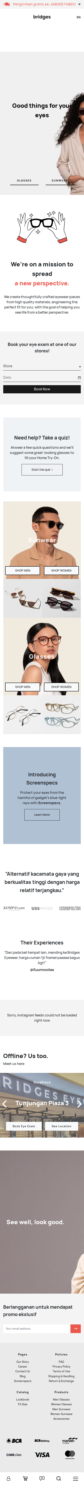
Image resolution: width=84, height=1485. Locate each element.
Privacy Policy (61, 1366)
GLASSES (24, 180)
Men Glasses (61, 1399)
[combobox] (42, 366)
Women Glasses (61, 1404)
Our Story (22, 1362)
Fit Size (22, 1404)
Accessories (61, 1419)
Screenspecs (22, 1381)
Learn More (42, 815)
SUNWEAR (60, 180)
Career (22, 1366)
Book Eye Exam (24, 1126)
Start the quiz (41, 470)
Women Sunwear (61, 1414)
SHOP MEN (22, 570)
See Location (62, 1126)
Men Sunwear (61, 1409)
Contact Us (22, 1371)
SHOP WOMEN (61, 570)
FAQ (61, 1362)
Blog (23, 1376)
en (79, 17)
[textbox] (7, 366)
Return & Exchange (61, 1381)
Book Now (42, 389)
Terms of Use (61, 1371)
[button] (79, 4)
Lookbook (22, 1399)
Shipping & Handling (61, 1376)
